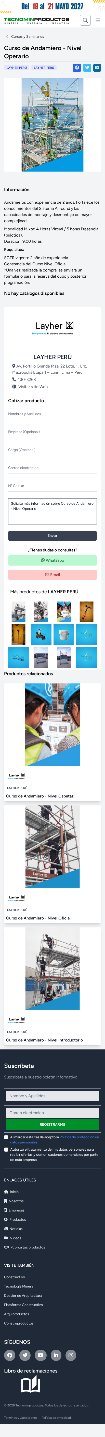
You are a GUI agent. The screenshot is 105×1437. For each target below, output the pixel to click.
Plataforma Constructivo (23, 1305)
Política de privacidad (56, 1418)
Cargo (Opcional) (21, 450)
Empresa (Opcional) (24, 432)
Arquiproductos (16, 1314)
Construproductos (19, 1323)
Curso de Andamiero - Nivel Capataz (40, 796)
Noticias (16, 1229)
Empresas (16, 1210)
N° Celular (16, 486)
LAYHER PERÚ (44, 68)
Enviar (52, 535)
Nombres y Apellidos (24, 414)
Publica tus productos (27, 1247)
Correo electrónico (23, 468)
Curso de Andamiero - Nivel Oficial (38, 918)
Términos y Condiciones (20, 1418)
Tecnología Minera (18, 1286)
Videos (15, 1238)
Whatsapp (54, 560)
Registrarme (52, 1124)
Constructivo (14, 1277)
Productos (17, 1219)
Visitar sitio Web (33, 386)
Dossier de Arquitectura (23, 1295)
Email (54, 574)
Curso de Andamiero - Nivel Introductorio (44, 1040)
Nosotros (16, 1201)
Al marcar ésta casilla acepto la (54, 1139)
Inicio (14, 1192)
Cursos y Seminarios (27, 36)
